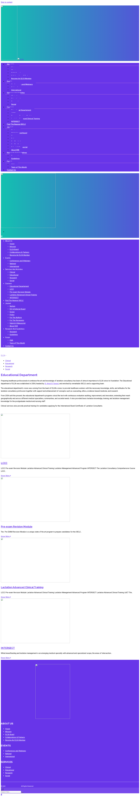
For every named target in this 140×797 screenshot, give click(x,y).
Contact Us (11, 170)
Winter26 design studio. (13, 786)
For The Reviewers (17, 320)
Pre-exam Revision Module (20, 292)
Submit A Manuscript (17, 323)
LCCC (12, 289)
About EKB (14, 326)
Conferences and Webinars (22, 84)
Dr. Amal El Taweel (52, 384)
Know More (5, 476)
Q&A (11, 340)
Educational (14, 275)
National (13, 264)
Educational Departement (21, 110)
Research (13, 278)
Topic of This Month (19, 167)
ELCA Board (14, 249)
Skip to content (6, 2)
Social (12, 281)
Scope (12, 312)
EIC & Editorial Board (19, 133)
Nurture (12, 306)
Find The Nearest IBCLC (16, 124)
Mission (13, 247)
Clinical (12, 272)
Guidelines (15, 159)
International (14, 266)
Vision (12, 244)
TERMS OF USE (5, 783)
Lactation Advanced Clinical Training (25, 119)
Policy (12, 315)
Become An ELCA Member (21, 79)
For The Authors (16, 318)
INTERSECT (14, 298)
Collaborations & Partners (19, 252)
